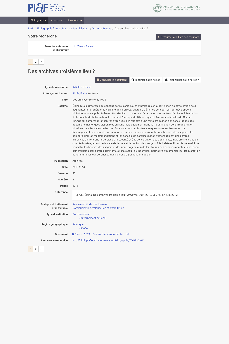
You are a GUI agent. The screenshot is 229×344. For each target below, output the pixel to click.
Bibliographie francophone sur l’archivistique (63, 28)
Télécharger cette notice (182, 79)
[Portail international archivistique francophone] (47, 8)
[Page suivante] (41, 62)
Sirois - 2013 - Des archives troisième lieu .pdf (102, 234)
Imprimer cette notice (147, 79)
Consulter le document (113, 79)
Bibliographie (38, 20)
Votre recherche (101, 28)
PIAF (30, 28)
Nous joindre (74, 20)
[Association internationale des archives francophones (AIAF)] (176, 8)
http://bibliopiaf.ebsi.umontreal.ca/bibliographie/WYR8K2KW (107, 240)
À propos (56, 20)
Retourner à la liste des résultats (179, 37)
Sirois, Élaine (79, 93)
